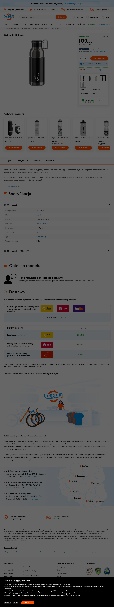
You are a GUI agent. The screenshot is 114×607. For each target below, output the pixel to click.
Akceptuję (27, 603)
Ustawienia (7, 603)
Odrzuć (15, 603)
